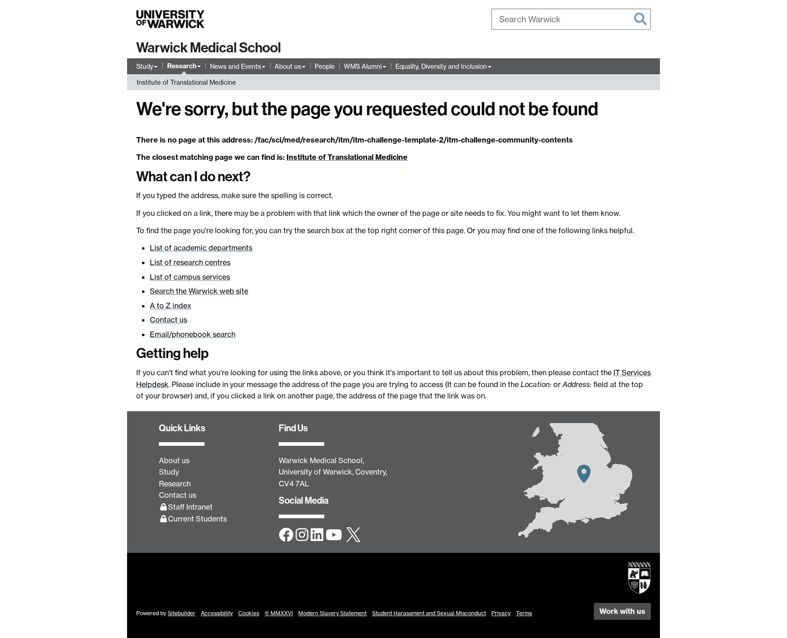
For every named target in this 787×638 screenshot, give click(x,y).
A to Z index (170, 305)
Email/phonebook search (192, 334)
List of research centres (190, 262)
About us (288, 66)
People (325, 66)
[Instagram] (302, 535)
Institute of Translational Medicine (186, 82)
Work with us (622, 611)
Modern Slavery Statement (332, 613)
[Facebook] (286, 535)
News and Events (235, 66)
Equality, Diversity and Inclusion (441, 66)
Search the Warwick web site (199, 291)
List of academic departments (201, 247)
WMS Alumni (363, 66)
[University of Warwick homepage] (170, 19)
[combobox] (571, 19)
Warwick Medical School (208, 48)
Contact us (168, 319)
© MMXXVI (279, 613)
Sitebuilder (181, 613)
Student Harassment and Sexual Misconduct (429, 613)
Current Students (197, 518)
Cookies (248, 613)
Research (181, 66)
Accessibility (217, 613)
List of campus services (190, 276)
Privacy (501, 613)
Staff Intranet (190, 506)
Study (144, 66)
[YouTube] (334, 535)
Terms (524, 613)
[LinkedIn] (317, 535)
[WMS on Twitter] (353, 535)
